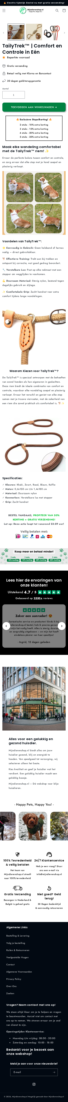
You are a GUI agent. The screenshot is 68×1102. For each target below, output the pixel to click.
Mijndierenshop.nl (20, 1096)
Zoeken (10, 993)
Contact (10, 964)
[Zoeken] (57, 10)
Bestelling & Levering (17, 935)
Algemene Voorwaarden (19, 971)
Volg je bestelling (15, 943)
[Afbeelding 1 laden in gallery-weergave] (16, 32)
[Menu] (3, 10)
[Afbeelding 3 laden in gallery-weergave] (52, 32)
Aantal (5, 88)
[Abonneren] (54, 1072)
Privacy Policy (13, 979)
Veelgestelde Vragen (17, 957)
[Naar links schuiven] (3, 32)
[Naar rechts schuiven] (64, 32)
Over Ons (11, 986)
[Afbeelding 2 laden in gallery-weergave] (34, 32)
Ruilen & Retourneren (18, 950)
